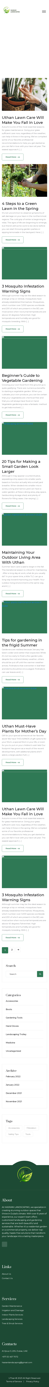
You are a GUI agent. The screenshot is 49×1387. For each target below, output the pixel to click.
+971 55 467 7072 (10, 1357)
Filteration (31, 1128)
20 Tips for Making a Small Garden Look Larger (21, 466)
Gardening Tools (14, 1018)
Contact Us (7, 1278)
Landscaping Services (12, 1319)
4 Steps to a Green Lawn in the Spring (20, 206)
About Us (6, 1274)
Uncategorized (13, 1051)
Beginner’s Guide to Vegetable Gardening (22, 378)
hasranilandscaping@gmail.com (17, 1362)
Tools (28, 1134)
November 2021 (14, 1101)
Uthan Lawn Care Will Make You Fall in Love (23, 120)
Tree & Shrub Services (12, 1323)
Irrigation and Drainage (13, 1310)
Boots (9, 1009)
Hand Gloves (12, 1026)
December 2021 (14, 1093)
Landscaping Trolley (16, 1034)
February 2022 (13, 1076)
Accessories (12, 1001)
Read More (11, 157)
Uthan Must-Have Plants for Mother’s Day (24, 728)
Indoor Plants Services (12, 1315)
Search (11, 966)
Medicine (10, 1043)
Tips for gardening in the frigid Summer (22, 642)
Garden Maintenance (12, 1306)
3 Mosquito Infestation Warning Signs (23, 289)
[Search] (40, 974)
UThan (12, 1378)
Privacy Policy (32, 1381)
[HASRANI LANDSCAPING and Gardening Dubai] (11, 11)
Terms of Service (14, 1381)
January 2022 (12, 1085)
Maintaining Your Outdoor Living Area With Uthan (21, 557)
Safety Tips (13, 1134)
